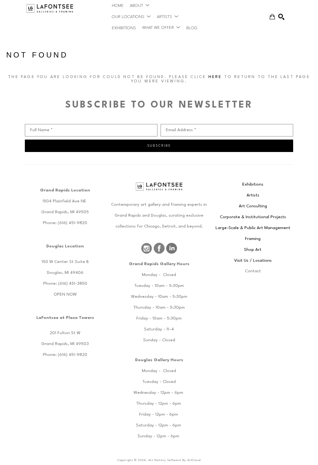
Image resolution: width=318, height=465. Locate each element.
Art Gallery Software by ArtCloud (174, 460)
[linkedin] (171, 248)
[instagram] (147, 248)
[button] (139, 5)
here (215, 77)
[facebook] (159, 248)
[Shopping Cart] (272, 17)
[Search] (281, 17)
